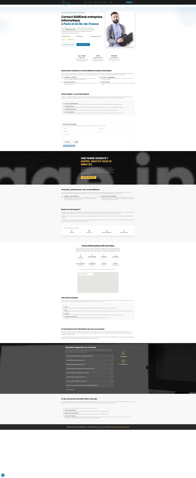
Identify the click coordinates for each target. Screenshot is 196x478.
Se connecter (130, 2)
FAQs (101, 2)
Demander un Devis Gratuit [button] (68, 44)
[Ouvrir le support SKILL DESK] (2, 475)
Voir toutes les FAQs (69, 389)
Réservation (96, 2)
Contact (110, 2)
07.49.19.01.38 (100, 427)
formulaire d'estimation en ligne (120, 427)
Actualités (105, 2)
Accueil (85, 2)
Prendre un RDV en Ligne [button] (83, 44)
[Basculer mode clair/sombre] (134, 2)
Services (90, 2)
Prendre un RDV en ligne (88, 177)
